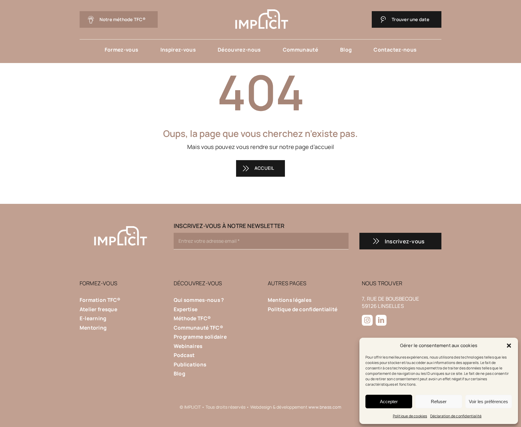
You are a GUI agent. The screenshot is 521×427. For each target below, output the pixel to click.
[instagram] (367, 320)
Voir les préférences (488, 401)
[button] (509, 346)
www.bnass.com (324, 407)
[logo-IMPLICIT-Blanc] (260, 9)
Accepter (389, 401)
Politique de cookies (410, 416)
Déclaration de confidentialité (456, 416)
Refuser (439, 401)
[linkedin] (381, 320)
